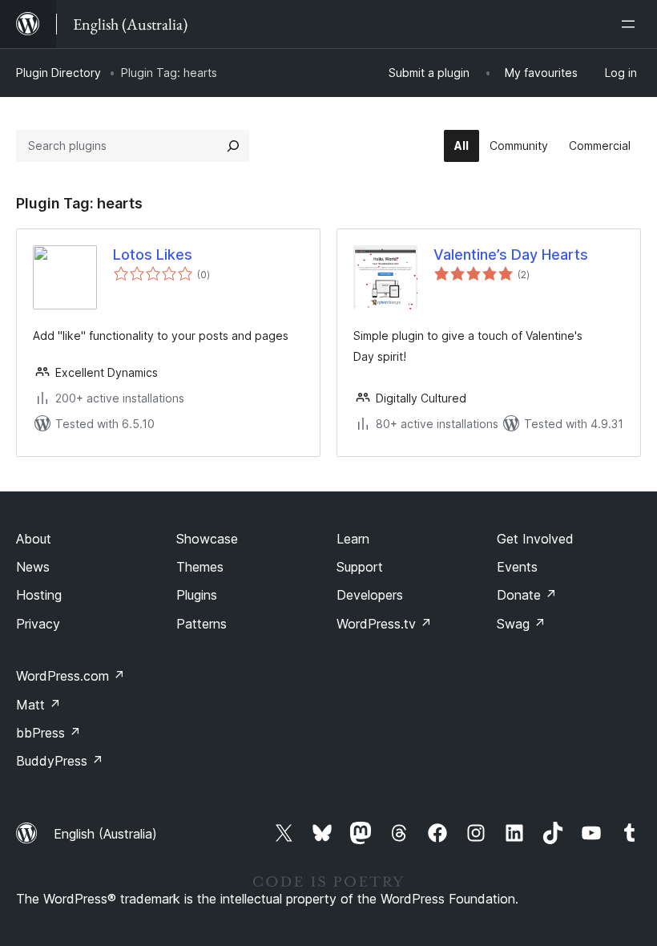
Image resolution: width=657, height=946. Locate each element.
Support (360, 567)
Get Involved (535, 539)
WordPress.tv (384, 624)
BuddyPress (59, 761)
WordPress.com (70, 676)
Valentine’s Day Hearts (510, 254)
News (33, 567)
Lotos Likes (152, 254)
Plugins (196, 595)
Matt (38, 705)
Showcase (207, 539)
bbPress (48, 733)
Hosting (39, 595)
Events (517, 567)
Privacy (38, 624)
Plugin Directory (58, 72)
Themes (200, 567)
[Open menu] (631, 24)
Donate (527, 595)
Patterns (201, 624)
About (33, 539)
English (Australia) (105, 834)
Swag (521, 624)
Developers (370, 595)
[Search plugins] (233, 146)
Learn (353, 539)
